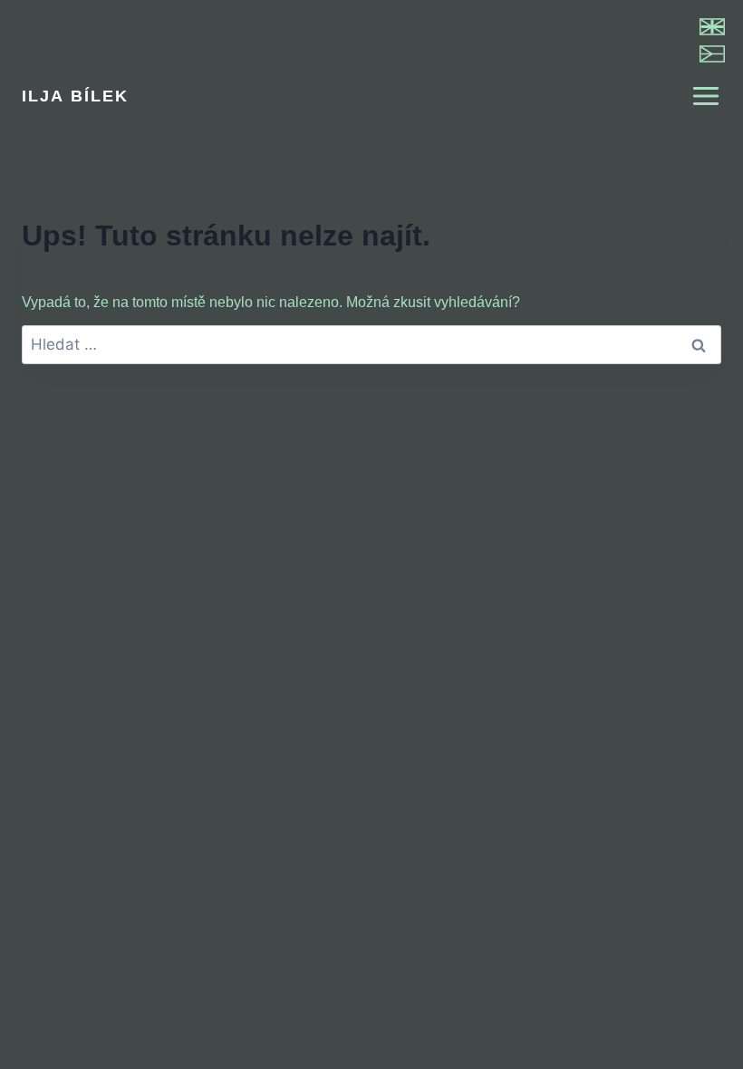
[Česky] (712, 54)
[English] (712, 26)
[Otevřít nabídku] (697, 96)
